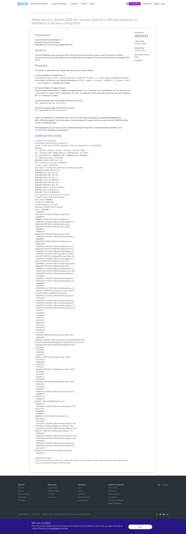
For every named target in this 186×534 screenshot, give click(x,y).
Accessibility (112, 497)
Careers (80, 491)
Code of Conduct (114, 494)
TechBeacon (22, 500)
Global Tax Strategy (114, 503)
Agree (140, 527)
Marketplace (22, 497)
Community (52, 497)
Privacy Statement (24, 514)
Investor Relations (84, 497)
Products (21, 488)
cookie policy (55, 528)
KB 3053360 (39, 130)
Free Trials (135, 4)
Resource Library (53, 491)
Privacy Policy (112, 488)
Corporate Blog (83, 500)
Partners (20, 491)
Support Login (159, 4)
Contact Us (147, 4)
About (80, 488)
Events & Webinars (24, 494)
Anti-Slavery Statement (116, 500)
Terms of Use (112, 491)
